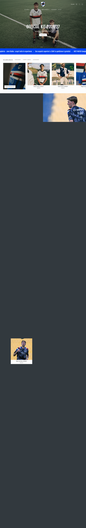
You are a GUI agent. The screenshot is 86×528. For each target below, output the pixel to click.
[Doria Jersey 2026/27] (63, 83)
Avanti (84, 83)
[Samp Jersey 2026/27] (38, 83)
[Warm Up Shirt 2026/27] (21, 358)
